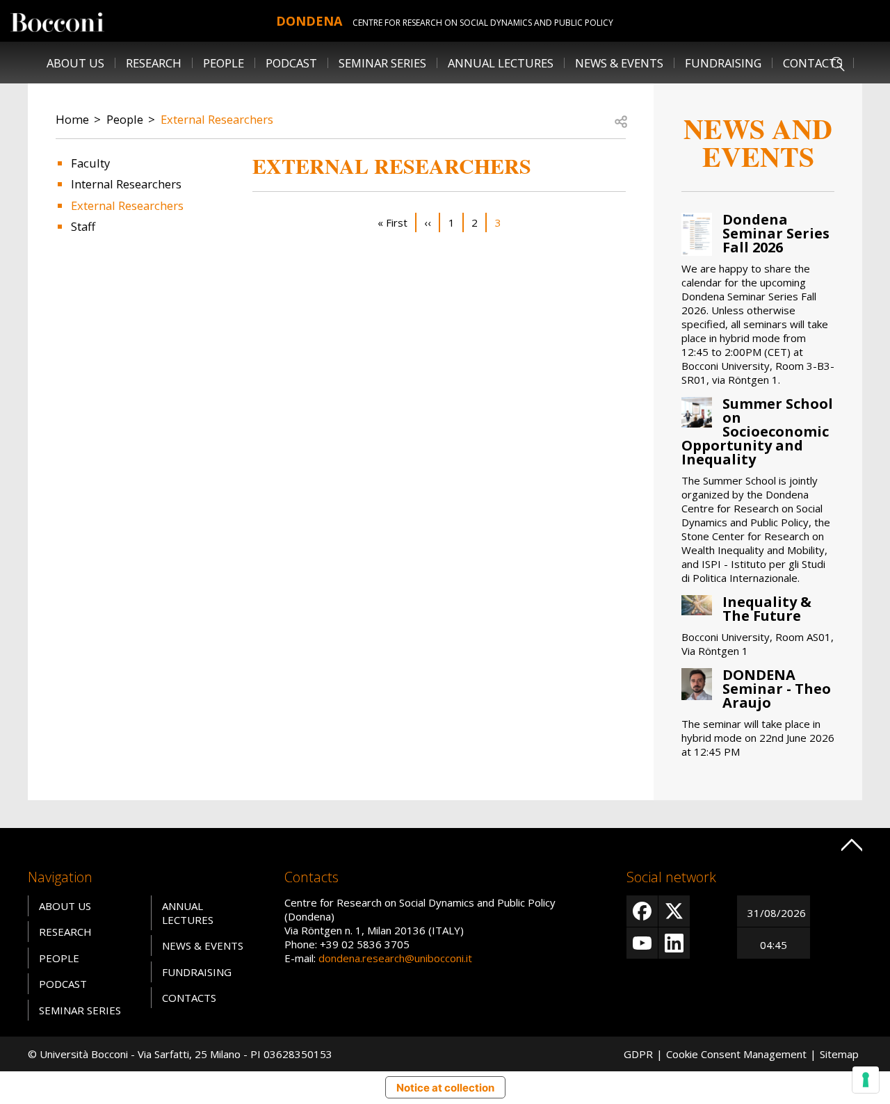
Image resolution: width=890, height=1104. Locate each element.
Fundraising (723, 63)
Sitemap (839, 1054)
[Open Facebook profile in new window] (642, 911)
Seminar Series (382, 63)
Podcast (291, 63)
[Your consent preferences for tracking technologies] (865, 1079)
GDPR (638, 1054)
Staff (83, 226)
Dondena (309, 21)
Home (72, 119)
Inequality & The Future (766, 608)
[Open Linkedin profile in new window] (674, 943)
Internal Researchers (126, 184)
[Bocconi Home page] (57, 21)
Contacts (813, 63)
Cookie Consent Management (736, 1054)
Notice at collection (445, 1087)
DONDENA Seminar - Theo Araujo (776, 688)
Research (65, 932)
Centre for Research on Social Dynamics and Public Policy (483, 23)
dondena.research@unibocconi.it (395, 958)
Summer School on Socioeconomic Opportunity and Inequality (757, 431)
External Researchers (217, 119)
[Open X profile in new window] (674, 911)
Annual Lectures (500, 63)
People (124, 119)
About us (75, 63)
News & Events (619, 63)
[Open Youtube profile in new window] (642, 943)
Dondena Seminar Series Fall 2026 (776, 233)
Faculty (90, 163)
